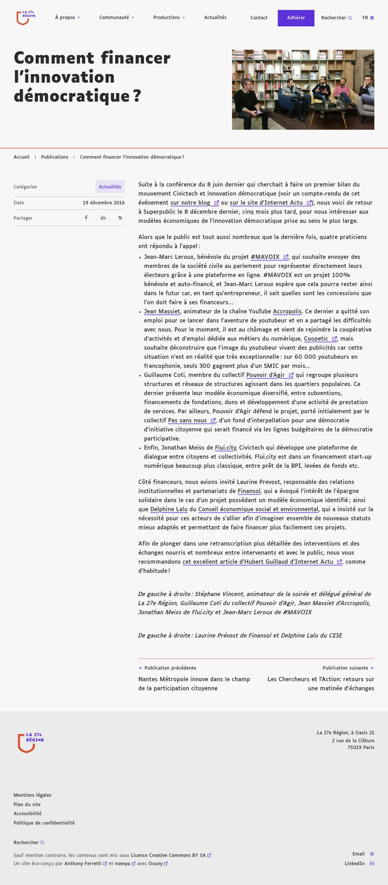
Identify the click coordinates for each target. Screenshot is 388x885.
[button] (303, 90)
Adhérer (296, 18)
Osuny (155, 863)
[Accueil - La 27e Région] (26, 18)
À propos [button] (65, 17)
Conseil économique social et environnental (258, 509)
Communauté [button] (114, 17)
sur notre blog (194, 203)
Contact (259, 18)
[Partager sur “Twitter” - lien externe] (120, 218)
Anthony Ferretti (83, 863)
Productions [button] (166, 17)
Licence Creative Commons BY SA (168, 855)
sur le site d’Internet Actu (271, 203)
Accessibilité (27, 813)
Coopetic (320, 339)
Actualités (215, 17)
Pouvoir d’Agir (270, 375)
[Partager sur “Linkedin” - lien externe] (103, 218)
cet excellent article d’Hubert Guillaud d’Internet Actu (262, 562)
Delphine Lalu (168, 509)
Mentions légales (32, 795)
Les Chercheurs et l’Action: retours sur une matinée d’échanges (321, 678)
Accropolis (287, 311)
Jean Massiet (162, 311)
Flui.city (225, 448)
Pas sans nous (192, 420)
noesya (122, 863)
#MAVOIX (269, 257)
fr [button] (365, 18)
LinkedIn (355, 863)
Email (358, 854)
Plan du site (27, 804)
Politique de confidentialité (44, 823)
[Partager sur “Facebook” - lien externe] (86, 218)
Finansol (249, 491)
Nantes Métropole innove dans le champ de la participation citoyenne (194, 678)
